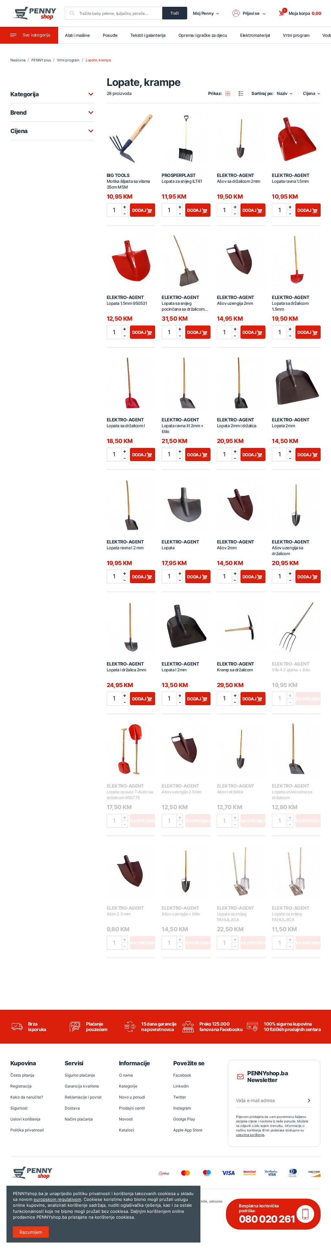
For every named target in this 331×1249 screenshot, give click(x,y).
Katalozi (126, 1130)
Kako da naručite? (26, 1097)
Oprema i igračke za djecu (202, 35)
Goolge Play (184, 1119)
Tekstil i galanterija (147, 35)
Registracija (21, 1086)
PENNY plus (41, 60)
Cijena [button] (309, 93)
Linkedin (181, 1086)
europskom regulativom (57, 1199)
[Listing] (243, 93)
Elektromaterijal (255, 35)
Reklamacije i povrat (83, 1097)
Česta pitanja (22, 1075)
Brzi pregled (131, 135)
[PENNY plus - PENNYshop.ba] (34, 13)
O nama (126, 1075)
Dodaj (139, 210)
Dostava (72, 1108)
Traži (174, 13)
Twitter (179, 1097)
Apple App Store (187, 1130)
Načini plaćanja (79, 1119)
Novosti (126, 1119)
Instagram (182, 1108)
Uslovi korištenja (25, 1119)
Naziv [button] (282, 93)
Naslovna (17, 60)
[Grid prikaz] (230, 93)
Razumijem (30, 1232)
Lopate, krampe (98, 60)
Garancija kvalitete (82, 1086)
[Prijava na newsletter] (304, 1100)
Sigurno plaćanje (80, 1075)
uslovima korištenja (250, 1135)
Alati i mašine (77, 35)
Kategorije (128, 1086)
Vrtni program (296, 35)
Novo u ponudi (132, 1097)
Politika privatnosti (27, 1130)
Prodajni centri (132, 1108)
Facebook (182, 1075)
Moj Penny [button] (203, 13)
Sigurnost (18, 1108)
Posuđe (110, 35)
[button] (249, 13)
